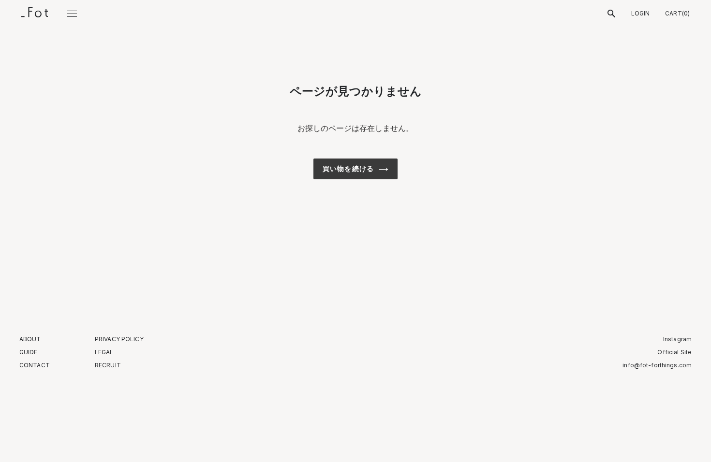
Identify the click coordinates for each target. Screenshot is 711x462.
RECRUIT (108, 365)
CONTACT (34, 365)
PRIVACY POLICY (119, 339)
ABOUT (30, 339)
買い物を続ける (348, 169)
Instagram (677, 339)
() (677, 13)
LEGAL (104, 352)
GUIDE (28, 352)
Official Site (674, 352)
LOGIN (640, 13)
